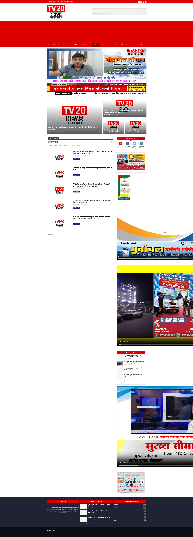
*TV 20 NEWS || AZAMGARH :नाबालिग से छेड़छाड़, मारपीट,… (134, 375)
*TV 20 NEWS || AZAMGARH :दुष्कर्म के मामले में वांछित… (133, 368)
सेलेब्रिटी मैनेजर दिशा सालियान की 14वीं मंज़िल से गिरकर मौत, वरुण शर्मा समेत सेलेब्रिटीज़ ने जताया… (92, 185)
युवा (108, 45)
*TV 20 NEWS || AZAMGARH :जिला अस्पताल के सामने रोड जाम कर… (132, 356)
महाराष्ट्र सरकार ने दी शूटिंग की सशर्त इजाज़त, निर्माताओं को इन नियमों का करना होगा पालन (92, 152)
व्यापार (84, 45)
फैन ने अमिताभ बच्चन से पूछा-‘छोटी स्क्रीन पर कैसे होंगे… (112, 131)
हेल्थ (140, 45)
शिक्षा (122, 45)
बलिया (115, 520)
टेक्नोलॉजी (78, 145)
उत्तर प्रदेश (56, 45)
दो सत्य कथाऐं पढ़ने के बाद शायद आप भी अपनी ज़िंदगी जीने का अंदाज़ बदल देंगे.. (74, 128)
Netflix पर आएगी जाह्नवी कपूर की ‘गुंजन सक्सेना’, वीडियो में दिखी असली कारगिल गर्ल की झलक (91, 218)
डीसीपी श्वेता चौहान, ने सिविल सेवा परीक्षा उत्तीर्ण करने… (100, 517)
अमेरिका (55, 145)
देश (70, 45)
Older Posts (51, 234)
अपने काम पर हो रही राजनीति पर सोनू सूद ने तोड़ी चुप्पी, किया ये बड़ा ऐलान (92, 169)
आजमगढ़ (116, 508)
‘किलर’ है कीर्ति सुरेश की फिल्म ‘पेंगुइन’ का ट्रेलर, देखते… (134, 131)
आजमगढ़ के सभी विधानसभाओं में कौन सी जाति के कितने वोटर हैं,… (99, 511)
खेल (89, 45)
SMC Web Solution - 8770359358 (65, 534)
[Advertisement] (96, 31)
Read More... (76, 158)
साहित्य (128, 45)
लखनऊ (115, 511)
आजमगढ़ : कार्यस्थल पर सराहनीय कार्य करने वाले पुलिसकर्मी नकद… (99, 505)
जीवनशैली (73, 145)
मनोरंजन (95, 45)
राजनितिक (115, 45)
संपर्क (68, 1)
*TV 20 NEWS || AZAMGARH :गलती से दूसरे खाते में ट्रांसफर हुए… (134, 362)
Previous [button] (48, 71)
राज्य (64, 45)
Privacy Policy (50, 530)
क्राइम (102, 45)
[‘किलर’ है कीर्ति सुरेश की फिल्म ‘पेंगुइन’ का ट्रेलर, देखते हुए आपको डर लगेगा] (135, 125)
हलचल (134, 45)
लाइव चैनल (63, 1)
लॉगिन (71, 1)
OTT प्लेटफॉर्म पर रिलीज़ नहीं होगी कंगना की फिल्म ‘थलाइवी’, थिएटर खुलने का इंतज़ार (92, 201)
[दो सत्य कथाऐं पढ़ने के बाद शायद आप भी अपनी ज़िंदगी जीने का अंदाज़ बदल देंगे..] (74, 115)
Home (49, 45)
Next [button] (144, 71)
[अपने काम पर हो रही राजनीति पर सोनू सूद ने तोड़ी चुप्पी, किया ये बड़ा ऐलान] (59, 174)
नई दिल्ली (116, 514)
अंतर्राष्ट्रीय (76, 45)
